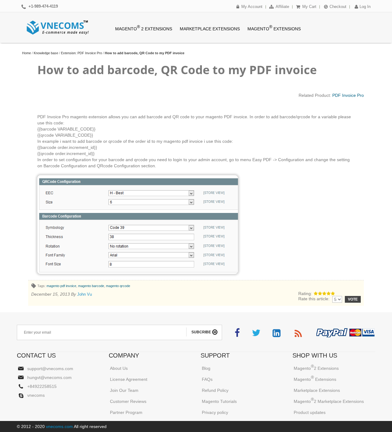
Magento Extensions (315, 378)
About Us (119, 368)
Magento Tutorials (219, 401)
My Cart (309, 7)
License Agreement (128, 379)
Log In (365, 7)
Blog (206, 368)
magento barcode (91, 286)
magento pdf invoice (61, 286)
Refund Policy (215, 390)
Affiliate (282, 7)
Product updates (310, 412)
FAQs (207, 379)
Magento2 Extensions (316, 367)
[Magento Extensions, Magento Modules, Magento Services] (57, 27)
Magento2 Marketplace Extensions (329, 400)
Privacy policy (215, 412)
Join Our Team (124, 390)
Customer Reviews (128, 401)
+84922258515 (42, 386)
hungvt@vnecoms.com (49, 377)
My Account (251, 7)
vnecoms (36, 395)
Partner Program (126, 412)
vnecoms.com (59, 426)
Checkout (338, 7)
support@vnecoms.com (50, 368)
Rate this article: (314, 298)
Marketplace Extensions (317, 390)
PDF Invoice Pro (348, 95)
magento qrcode (118, 286)
